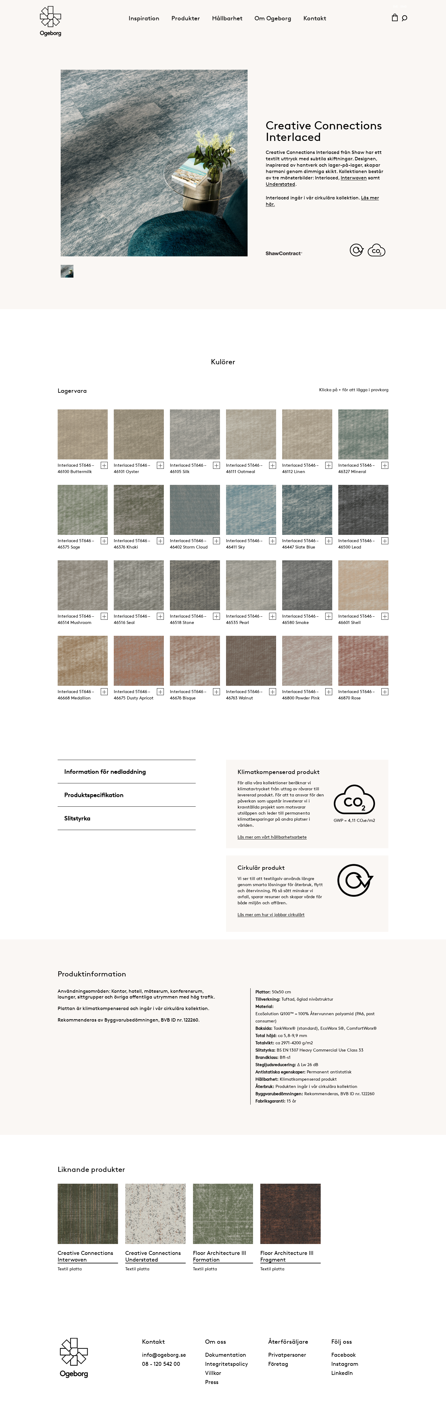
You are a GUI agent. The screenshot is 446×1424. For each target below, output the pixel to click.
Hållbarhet (227, 18)
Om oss (215, 1341)
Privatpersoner (287, 1354)
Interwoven (354, 178)
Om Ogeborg (273, 18)
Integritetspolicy (226, 1363)
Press (211, 1382)
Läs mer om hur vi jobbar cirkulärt (271, 914)
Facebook (343, 1354)
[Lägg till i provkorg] (104, 465)
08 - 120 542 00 (161, 1363)
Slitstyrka (77, 818)
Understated (280, 184)
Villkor (213, 1372)
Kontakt (314, 18)
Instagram (344, 1363)
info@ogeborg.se (164, 1354)
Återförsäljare (288, 1341)
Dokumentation (225, 1354)
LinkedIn (342, 1372)
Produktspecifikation (93, 795)
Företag (278, 1363)
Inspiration (144, 18)
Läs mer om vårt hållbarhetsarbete (272, 836)
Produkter (185, 18)
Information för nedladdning (105, 771)
